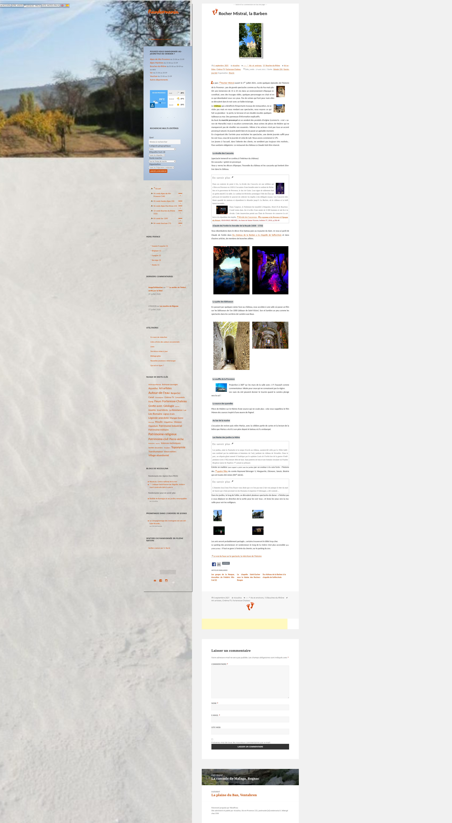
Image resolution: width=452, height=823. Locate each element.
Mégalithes (168, 422)
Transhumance (155, 452)
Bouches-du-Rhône (158, 66)
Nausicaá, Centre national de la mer (163, 482)
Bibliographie (155, 356)
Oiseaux (178, 422)
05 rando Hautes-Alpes (163, 201)
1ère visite (17, 5)
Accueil (158, 189)
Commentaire (219, 664)
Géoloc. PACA (33, 6)
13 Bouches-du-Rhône (271, 66)
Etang (150, 402)
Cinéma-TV (169, 397)
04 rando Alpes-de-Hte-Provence (162, 195)
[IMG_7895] (270, 530)
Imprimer (226, 563)
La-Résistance (175, 410)
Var (151, 73)
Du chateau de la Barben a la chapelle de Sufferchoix (256, 235)
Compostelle (180, 397)
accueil (6, 5)
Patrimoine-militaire (158, 430)
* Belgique (155, 251)
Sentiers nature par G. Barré (159, 548)
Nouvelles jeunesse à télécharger (163, 361)
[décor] (231, 270)
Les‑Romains (155, 414)
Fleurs (157, 401)
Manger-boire (176, 418)
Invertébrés (162, 410)
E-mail (215, 715)
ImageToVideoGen (155, 287)
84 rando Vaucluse (162, 223)
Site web (215, 727)
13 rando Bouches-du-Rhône (164, 212)
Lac (185, 410)
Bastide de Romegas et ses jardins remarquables (168, 499)
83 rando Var (160, 219)
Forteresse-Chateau (174, 401)
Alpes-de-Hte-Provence (160, 59)
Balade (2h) (278, 69)
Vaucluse (153, 76)
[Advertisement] (244, 624)
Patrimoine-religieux (162, 434)
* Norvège (155, 260)
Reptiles (158, 443)
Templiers (167, 448)
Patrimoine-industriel (170, 426)
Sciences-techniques (171, 443)
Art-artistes (165, 388)
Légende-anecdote (158, 418)
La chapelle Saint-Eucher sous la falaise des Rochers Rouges (248, 577)
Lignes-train (169, 414)
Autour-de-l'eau (159, 393)
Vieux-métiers (170, 452)
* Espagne (155, 256)
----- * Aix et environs (252, 66)
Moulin (159, 422)
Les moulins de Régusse (169, 306)
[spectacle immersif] (270, 335)
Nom (214, 703)
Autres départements (159, 80)
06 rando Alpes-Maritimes (165, 206)
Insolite (152, 410)
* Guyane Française (159, 246)
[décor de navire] (270, 270)
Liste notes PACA (50, 5)
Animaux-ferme (154, 385)
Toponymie (178, 447)
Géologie (168, 406)
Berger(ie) (175, 393)
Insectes (177, 406)
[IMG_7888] (231, 530)
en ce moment (159, 39)
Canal (151, 397)
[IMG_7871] (231, 515)
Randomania (163, 12)
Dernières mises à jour (159, 351)
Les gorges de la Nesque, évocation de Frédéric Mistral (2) (222, 577)
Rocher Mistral (227, 83)
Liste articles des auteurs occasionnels (165, 342)
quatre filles (222, 471)
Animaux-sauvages (170, 385)
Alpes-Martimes (156, 63)
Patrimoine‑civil (158, 439)
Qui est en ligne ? (157, 366)
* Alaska (154, 265)
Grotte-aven (155, 406)
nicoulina (235, 66)
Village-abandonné (158, 455)
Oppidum (153, 426)
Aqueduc (153, 388)
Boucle (231, 73)
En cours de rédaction (158, 337)
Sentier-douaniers (155, 448)
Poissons (151, 443)
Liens (152, 347)
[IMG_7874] (270, 514)
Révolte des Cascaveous (248, 217)
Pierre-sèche (176, 439)
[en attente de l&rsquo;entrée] (231, 346)
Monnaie (151, 422)
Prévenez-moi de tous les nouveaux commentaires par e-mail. (241, 742)
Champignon (159, 397)
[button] (230, 270)
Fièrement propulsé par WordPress (224, 808)
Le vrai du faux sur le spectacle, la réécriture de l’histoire (238, 556)
